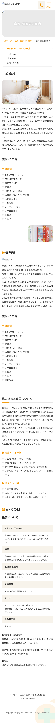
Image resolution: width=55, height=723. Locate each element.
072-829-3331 (29, 698)
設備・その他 (13, 62)
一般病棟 (11, 54)
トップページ (7, 41)
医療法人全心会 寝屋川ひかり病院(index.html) (11, 5)
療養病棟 (11, 58)
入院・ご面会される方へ (24, 41)
